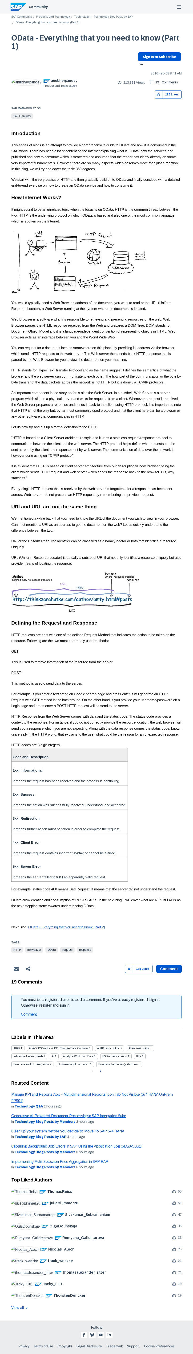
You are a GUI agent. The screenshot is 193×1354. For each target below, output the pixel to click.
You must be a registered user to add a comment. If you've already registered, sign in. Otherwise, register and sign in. (90, 1002)
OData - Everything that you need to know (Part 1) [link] (47, 22)
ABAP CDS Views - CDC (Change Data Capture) (58, 1048)
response (85, 949)
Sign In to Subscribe (159, 57)
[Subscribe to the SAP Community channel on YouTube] (101, 1335)
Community (38, 7)
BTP (138, 1056)
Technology (81, 16)
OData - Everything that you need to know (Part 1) (95, 42)
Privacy (24, 1346)
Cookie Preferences (159, 1346)
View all (17, 1308)
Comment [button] (169, 969)
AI (53, 1056)
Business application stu (73, 1064)
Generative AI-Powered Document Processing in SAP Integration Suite (68, 1116)
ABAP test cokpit (139, 1048)
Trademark (114, 1346)
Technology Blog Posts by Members (45, 1122)
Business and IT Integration (31, 1064)
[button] (158, 95)
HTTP (17, 949)
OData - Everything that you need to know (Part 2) (66, 927)
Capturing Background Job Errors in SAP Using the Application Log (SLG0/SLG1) (76, 1146)
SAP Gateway (22, 116)
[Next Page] (100, 1071)
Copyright (64, 1346)
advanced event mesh (28, 1056)
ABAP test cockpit (108, 1048)
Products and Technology (53, 16)
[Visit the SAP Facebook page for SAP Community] (84, 1335)
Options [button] (140, 64)
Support (133, 1346)
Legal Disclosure (89, 1346)
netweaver (34, 949)
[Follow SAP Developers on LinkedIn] (109, 1335)
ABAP (16, 1048)
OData (52, 949)
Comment (29, 1014)
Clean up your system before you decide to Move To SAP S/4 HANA (67, 1131)
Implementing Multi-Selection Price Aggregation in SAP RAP (59, 1162)
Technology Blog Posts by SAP (113, 16)
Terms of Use (43, 1346)
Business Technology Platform (118, 1064)
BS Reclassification (114, 1056)
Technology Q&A (29, 1106)
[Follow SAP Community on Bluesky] (92, 1335)
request (67, 949)
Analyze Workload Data (78, 1056)
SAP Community (21, 16)
